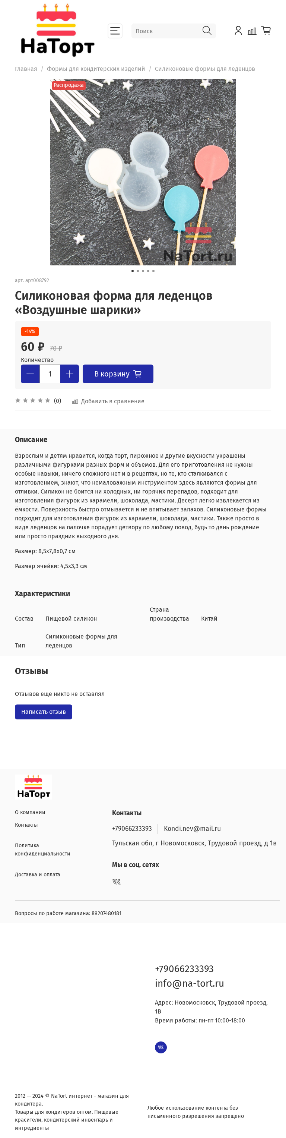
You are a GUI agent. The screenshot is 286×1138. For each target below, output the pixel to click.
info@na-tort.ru (189, 983)
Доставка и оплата (37, 874)
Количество (37, 359)
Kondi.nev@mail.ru (192, 829)
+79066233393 (132, 829)
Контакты (26, 825)
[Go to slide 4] (148, 271)
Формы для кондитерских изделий (96, 68)
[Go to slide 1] (132, 271)
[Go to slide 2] (138, 271)
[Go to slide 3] (143, 271)
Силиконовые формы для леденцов (205, 68)
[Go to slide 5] (153, 271)
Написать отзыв (43, 711)
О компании (30, 812)
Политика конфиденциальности (42, 849)
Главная (26, 68)
